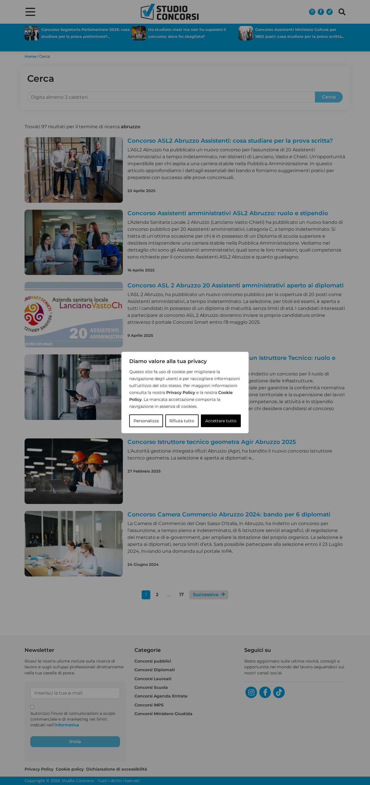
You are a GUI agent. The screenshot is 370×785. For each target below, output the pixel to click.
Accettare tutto (220, 420)
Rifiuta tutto (181, 420)
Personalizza (146, 420)
